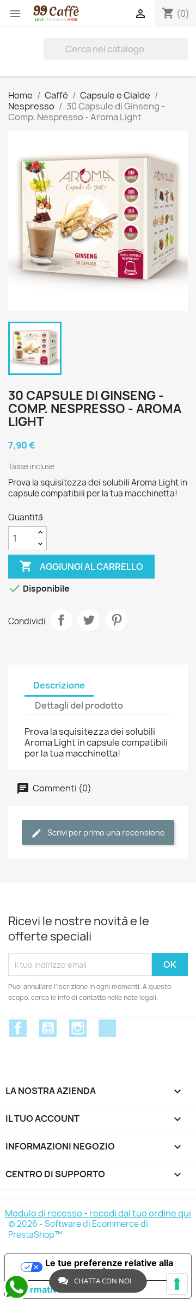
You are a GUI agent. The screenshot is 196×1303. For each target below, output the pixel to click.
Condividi (61, 620)
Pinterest (116, 620)
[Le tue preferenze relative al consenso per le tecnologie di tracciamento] (177, 1284)
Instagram (78, 1028)
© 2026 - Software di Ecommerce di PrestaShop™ (78, 1229)
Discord (107, 1028)
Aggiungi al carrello (81, 566)
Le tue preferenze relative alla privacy (109, 1267)
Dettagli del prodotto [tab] (79, 705)
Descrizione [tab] (59, 685)
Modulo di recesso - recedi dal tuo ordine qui (98, 1213)
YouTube (48, 1028)
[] (183, 49)
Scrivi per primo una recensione (105, 832)
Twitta (89, 620)
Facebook (18, 1028)
